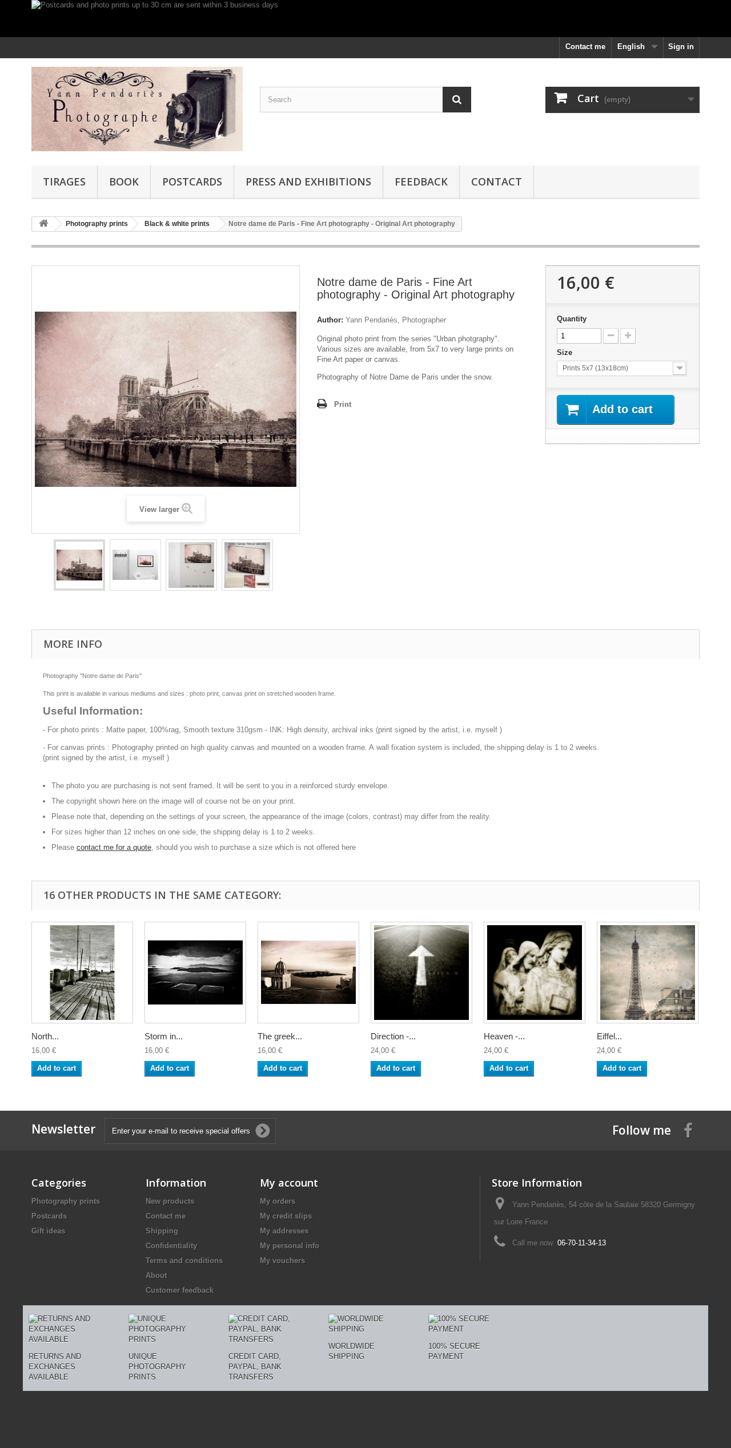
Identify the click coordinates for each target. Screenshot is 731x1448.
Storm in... (163, 1036)
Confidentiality (171, 1245)
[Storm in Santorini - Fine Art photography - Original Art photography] (195, 972)
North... (45, 1036)
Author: (330, 320)
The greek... (280, 1036)
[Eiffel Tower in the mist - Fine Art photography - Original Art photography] (647, 972)
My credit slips (286, 1216)
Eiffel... (609, 1036)
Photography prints (65, 1201)
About (156, 1275)
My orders (277, 1201)
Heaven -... (504, 1036)
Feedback (421, 181)
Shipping (162, 1231)
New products (170, 1201)
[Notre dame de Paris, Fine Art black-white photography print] (79, 565)
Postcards (192, 181)
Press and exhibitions (308, 181)
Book (124, 181)
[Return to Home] (43, 224)
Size (566, 352)
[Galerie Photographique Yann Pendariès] (137, 109)
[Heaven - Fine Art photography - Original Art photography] (534, 972)
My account (289, 1182)
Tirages (64, 181)
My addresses (284, 1231)
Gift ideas (48, 1231)
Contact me (585, 46)
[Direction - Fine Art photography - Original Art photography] (421, 972)
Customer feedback (180, 1290)
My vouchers (282, 1260)
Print (342, 404)
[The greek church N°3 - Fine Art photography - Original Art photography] (308, 972)
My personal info (289, 1245)
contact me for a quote (114, 847)
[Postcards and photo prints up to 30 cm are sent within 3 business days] (365, 18)
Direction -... (393, 1036)
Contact (496, 181)
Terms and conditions (184, 1260)
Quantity (572, 318)
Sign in (681, 46)
